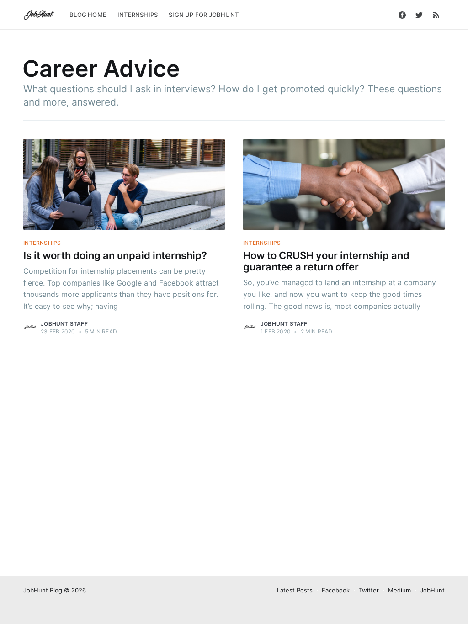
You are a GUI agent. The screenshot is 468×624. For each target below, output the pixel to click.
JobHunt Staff (64, 323)
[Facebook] (402, 14)
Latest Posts (295, 590)
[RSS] (436, 14)
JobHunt (432, 590)
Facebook (336, 590)
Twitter (369, 590)
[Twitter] (419, 14)
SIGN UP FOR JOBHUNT (204, 14)
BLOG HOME (87, 14)
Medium (399, 590)
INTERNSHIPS (137, 14)
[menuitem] (88, 15)
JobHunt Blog (42, 590)
